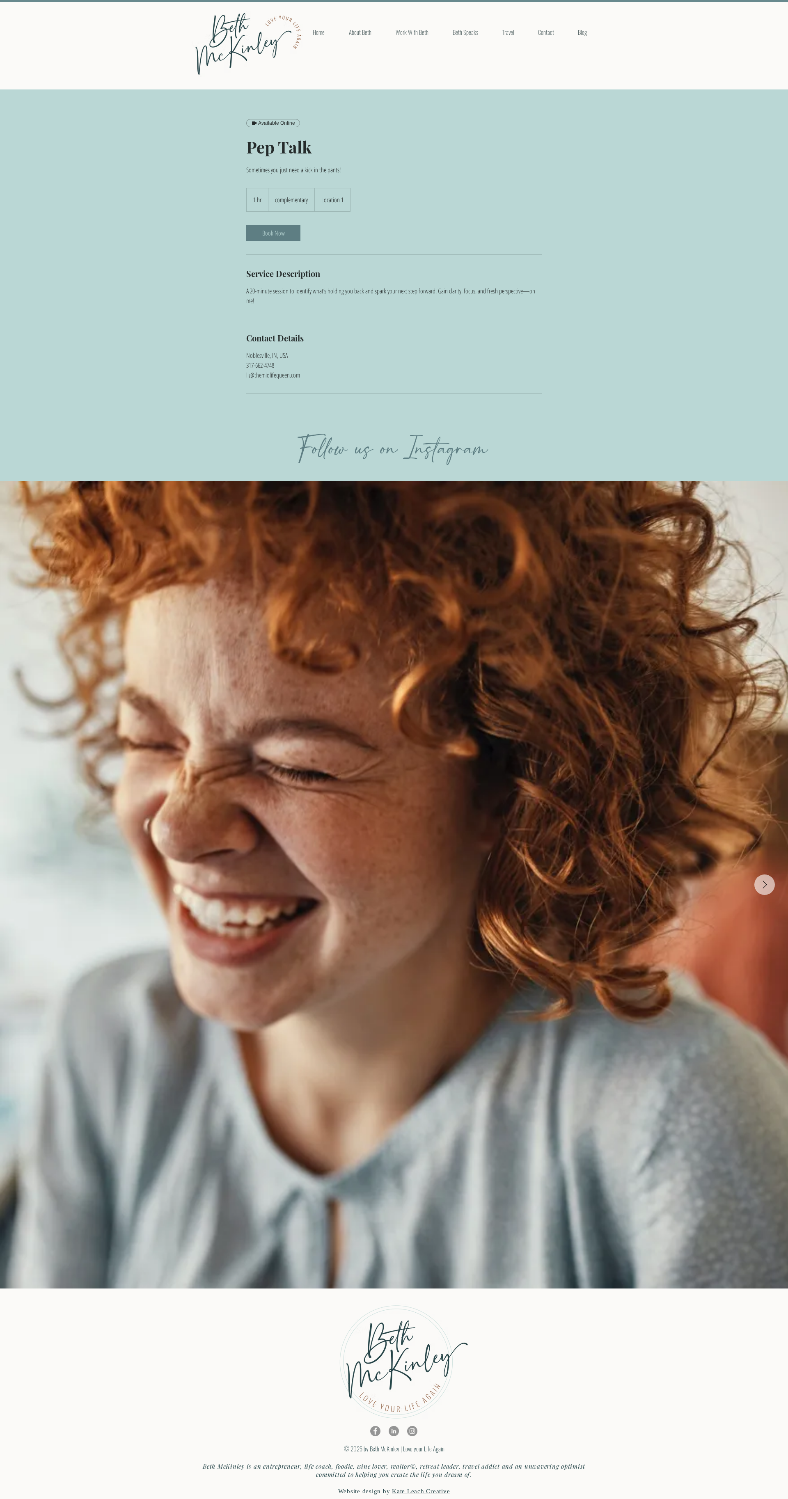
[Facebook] (375, 1431)
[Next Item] (764, 884)
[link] (273, 233)
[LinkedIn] (394, 1431)
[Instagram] (412, 1431)
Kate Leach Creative (421, 1491)
